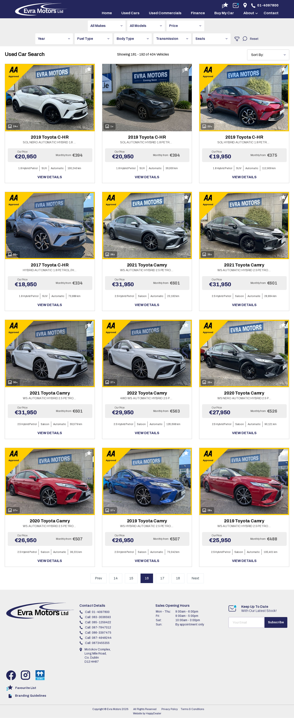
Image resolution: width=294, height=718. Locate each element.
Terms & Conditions (192, 709)
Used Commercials (165, 13)
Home (107, 13)
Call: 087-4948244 (98, 637)
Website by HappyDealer (147, 713)
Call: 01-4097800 (97, 612)
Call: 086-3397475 (98, 632)
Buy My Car (224, 13)
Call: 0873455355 (97, 643)
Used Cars (130, 13)
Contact (271, 13)
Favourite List (25, 688)
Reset (254, 38)
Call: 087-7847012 (98, 627)
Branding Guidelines (30, 695)
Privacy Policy (169, 709)
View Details (49, 177)
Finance (198, 13)
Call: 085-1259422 (98, 622)
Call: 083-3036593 (98, 617)
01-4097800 (268, 5)
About (248, 13)
